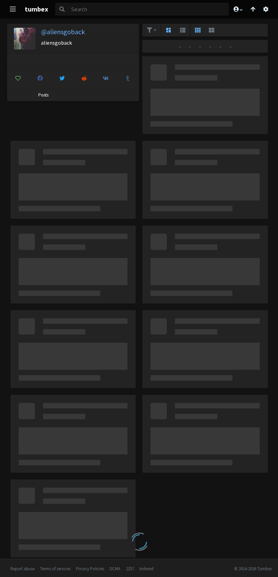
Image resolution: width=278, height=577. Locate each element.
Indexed (146, 568)
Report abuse (23, 568)
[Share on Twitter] (62, 78)
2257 (130, 568)
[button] (237, 9)
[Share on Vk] (106, 78)
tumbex (36, 9)
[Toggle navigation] (12, 9)
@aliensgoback (63, 31)
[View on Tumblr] (128, 78)
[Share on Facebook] (40, 78)
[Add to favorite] (18, 78)
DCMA (115, 568)
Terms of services (55, 568)
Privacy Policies (90, 568)
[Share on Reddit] (84, 78)
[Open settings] (266, 9)
